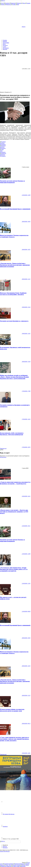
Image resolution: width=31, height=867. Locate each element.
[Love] (2, 3)
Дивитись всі (3, 448)
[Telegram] (18, 3)
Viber (9, 865)
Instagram (21, 863)
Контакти (5, 847)
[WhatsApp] (8, 4)
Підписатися (3, 457)
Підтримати (6, 48)
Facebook (10, 863)
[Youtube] (27, 3)
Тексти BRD (6, 42)
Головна (5, 40)
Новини (5, 41)
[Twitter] (13, 4)
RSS (24, 866)
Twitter (18, 866)
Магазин (5, 49)
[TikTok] (2, 4)
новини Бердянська (5, 851)
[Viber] (23, 3)
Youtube (18, 865)
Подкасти (5, 45)
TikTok (27, 865)
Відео (4, 44)
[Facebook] (7, 3)
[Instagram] (13, 3)
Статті (4, 46)
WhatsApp (9, 866)
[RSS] (17, 4)
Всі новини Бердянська (8, 814)
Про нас (5, 846)
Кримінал (5, 826)
